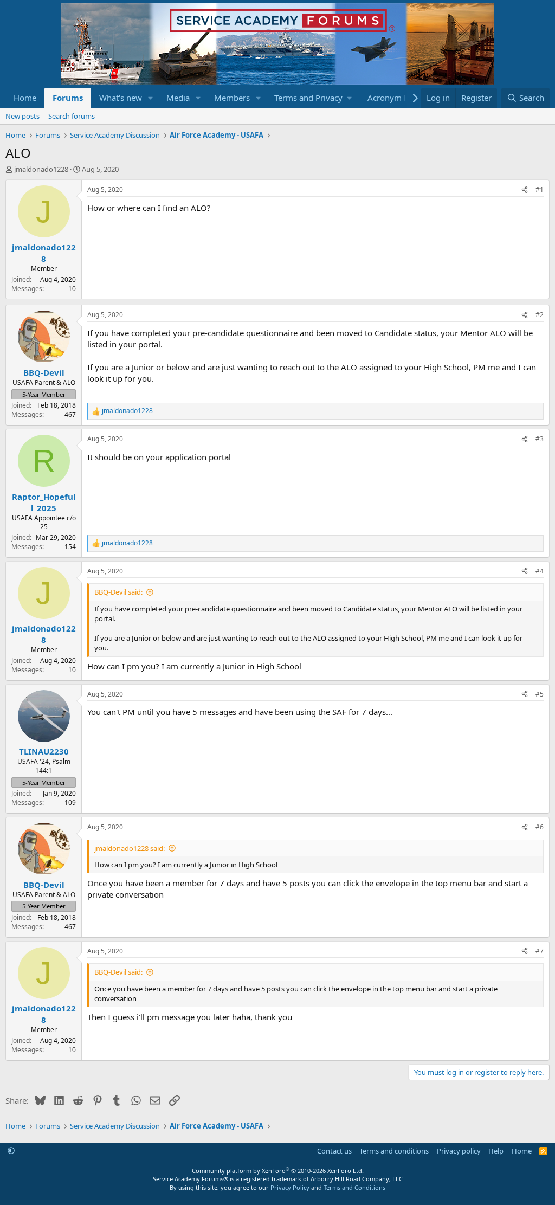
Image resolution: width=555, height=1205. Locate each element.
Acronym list (391, 97)
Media (178, 97)
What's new (120, 97)
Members (232, 97)
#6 (539, 827)
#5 (539, 694)
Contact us (334, 1151)
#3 (539, 438)
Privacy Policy (289, 1187)
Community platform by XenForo (278, 1171)
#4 (539, 571)
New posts (22, 116)
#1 (539, 189)
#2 (539, 314)
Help (496, 1151)
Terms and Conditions (354, 1187)
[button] (150, 98)
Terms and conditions (394, 1151)
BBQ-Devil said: (118, 592)
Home (25, 97)
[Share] (525, 190)
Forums (68, 97)
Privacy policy (459, 1151)
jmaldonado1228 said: (129, 848)
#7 (539, 951)
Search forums (71, 116)
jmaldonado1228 (41, 169)
